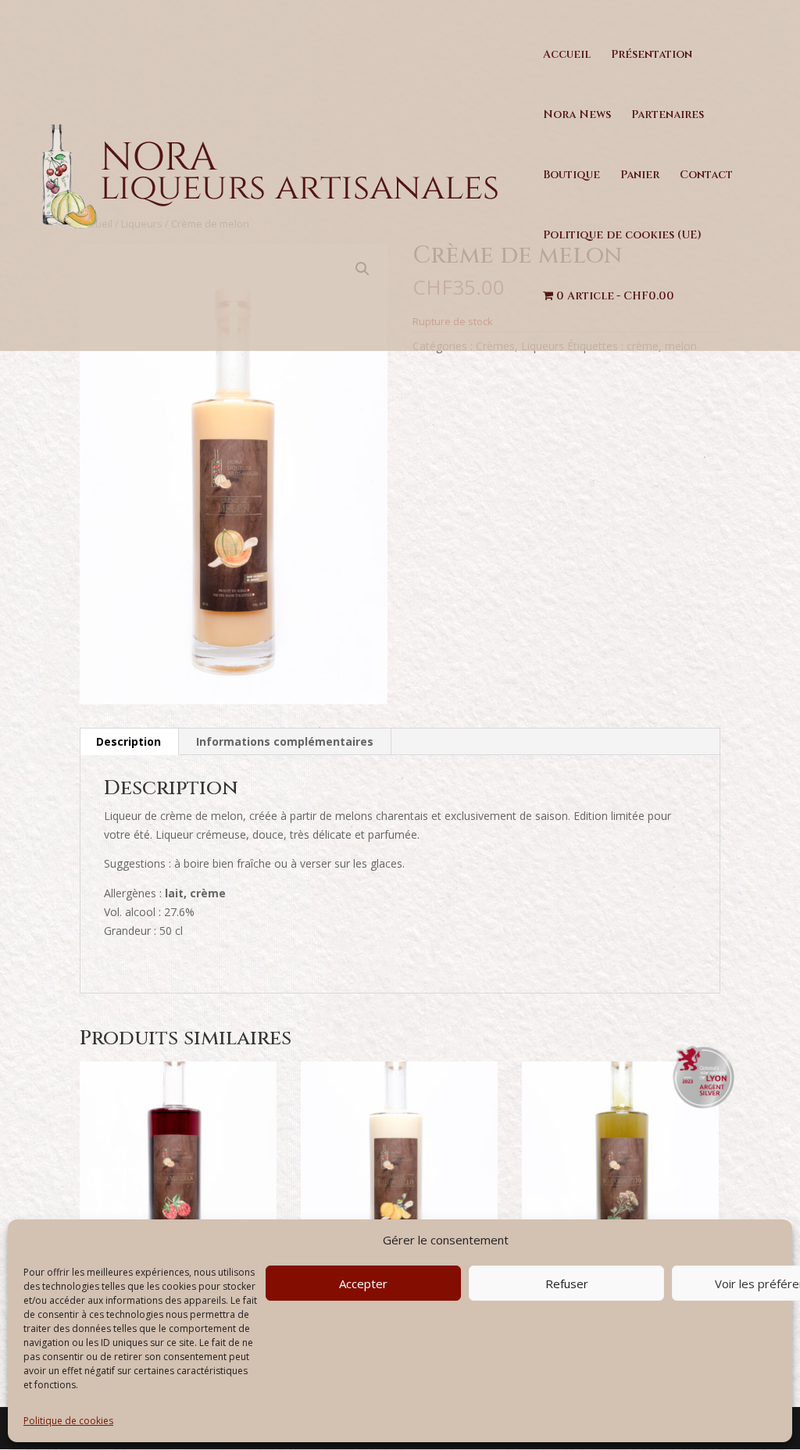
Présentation (651, 55)
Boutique (571, 176)
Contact (706, 176)
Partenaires (667, 115)
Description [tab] (128, 741)
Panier (639, 176)
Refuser (566, 1283)
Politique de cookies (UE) (622, 236)
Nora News (577, 115)
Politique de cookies (68, 1420)
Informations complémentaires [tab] (284, 741)
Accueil (567, 55)
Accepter (363, 1283)
